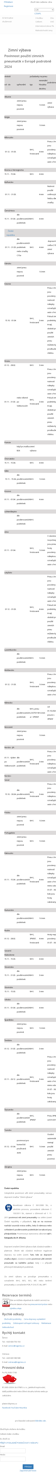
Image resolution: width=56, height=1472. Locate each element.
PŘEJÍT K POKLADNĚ (8, 1442)
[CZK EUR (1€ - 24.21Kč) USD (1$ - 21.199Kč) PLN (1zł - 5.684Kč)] (44, 9)
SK (38, 13)
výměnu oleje (15, 1308)
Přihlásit (28, 1466)
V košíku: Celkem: (44, 20)
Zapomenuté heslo (28, 1470)
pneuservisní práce (38, 1304)
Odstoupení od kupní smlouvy (26, 1323)
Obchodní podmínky (13, 1319)
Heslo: (2, 1454)
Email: (2, 1446)
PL (40, 13)
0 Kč (52, 21)
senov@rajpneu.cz (16, 1345)
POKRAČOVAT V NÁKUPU (27, 1442)
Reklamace (46, 1323)
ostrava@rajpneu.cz (17, 1362)
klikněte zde (40, 1420)
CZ (35, 13)
